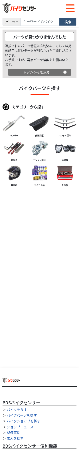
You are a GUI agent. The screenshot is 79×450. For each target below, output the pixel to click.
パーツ (10, 21)
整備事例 (13, 432)
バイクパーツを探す (22, 415)
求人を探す (15, 438)
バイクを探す (17, 409)
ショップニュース (20, 426)
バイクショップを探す (23, 420)
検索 (67, 21)
